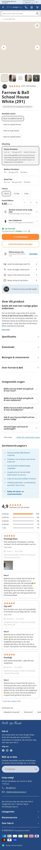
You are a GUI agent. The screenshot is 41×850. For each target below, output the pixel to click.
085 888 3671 (11, 788)
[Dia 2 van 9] (12, 78)
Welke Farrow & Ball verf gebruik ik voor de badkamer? (18, 408)
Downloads (8, 347)
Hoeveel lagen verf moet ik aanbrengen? (16, 427)
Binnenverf (28, 712)
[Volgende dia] (37, 47)
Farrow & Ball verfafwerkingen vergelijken (18, 467)
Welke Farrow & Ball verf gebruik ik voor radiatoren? (18, 399)
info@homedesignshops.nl (16, 792)
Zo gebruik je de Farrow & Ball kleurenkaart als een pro (18, 473)
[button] (22, 86)
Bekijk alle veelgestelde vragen (28, 437)
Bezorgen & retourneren (15, 357)
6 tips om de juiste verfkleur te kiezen (21, 479)
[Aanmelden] (35, 769)
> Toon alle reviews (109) (11, 701)
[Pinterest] (11, 750)
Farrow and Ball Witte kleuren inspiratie (18, 454)
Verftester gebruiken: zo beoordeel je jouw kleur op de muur (21, 483)
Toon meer (8, 437)
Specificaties (9, 336)
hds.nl (11, 830)
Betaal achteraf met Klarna (18, 280)
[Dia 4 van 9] (28, 78)
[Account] (31, 7)
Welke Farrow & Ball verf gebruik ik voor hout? (18, 390)
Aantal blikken (7, 201)
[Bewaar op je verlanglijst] (37, 25)
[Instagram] (7, 750)
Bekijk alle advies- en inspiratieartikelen (15, 492)
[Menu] (3, 7)
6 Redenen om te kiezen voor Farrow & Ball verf (21, 460)
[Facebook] (3, 750)
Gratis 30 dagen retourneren (18, 269)
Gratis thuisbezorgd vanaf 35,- (19, 264)
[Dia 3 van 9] (20, 78)
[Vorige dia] (3, 47)
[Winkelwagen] (37, 7)
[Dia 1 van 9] (4, 78)
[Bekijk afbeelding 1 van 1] (8, 565)
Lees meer (6, 329)
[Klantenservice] (26, 7)
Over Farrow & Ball (12, 367)
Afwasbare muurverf (11, 712)
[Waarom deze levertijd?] (29, 231)
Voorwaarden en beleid (21, 830)
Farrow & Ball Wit (9, 19)
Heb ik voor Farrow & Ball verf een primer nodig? (19, 418)
